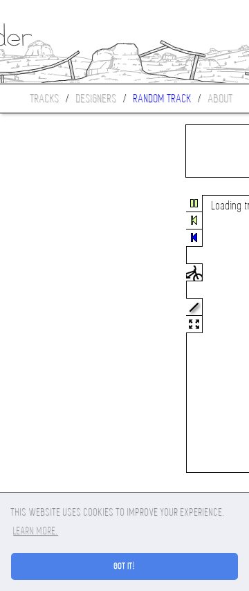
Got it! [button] (125, 566)
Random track (162, 98)
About (220, 98)
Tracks (44, 98)
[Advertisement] (58, 334)
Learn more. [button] (35, 531)
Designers (96, 98)
